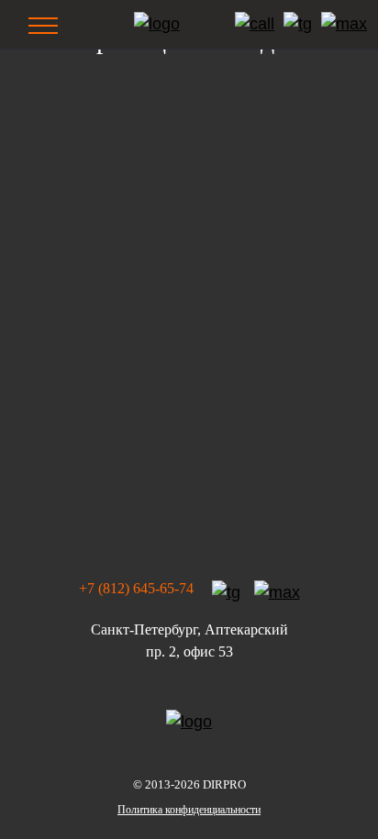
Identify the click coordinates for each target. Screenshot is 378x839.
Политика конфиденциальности (189, 809)
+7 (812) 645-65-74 (136, 588)
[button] (45, 24)
